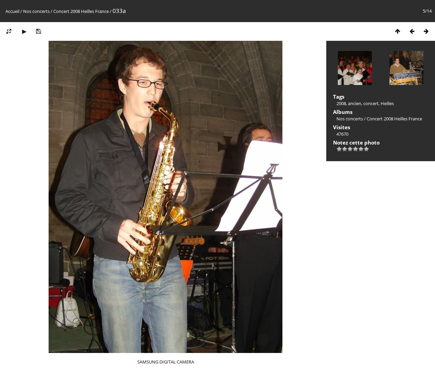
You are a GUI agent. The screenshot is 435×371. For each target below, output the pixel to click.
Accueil (12, 11)
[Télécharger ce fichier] (38, 31)
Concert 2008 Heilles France (81, 11)
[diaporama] (24, 31)
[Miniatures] (397, 31)
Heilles (387, 103)
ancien (354, 103)
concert (371, 103)
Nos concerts (36, 11)
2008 (341, 103)
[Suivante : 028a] (426, 31)
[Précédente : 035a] (412, 31)
